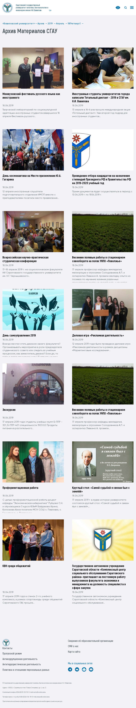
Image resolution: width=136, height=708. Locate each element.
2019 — (52, 23)
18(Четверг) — (75, 23)
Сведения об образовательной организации (90, 640)
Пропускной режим (12, 653)
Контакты (7, 648)
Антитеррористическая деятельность (21, 664)
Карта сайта (74, 651)
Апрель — (61, 23)
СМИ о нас (73, 646)
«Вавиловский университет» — (19, 23)
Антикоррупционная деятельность (19, 658)
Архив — (42, 23)
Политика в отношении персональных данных (25, 669)
